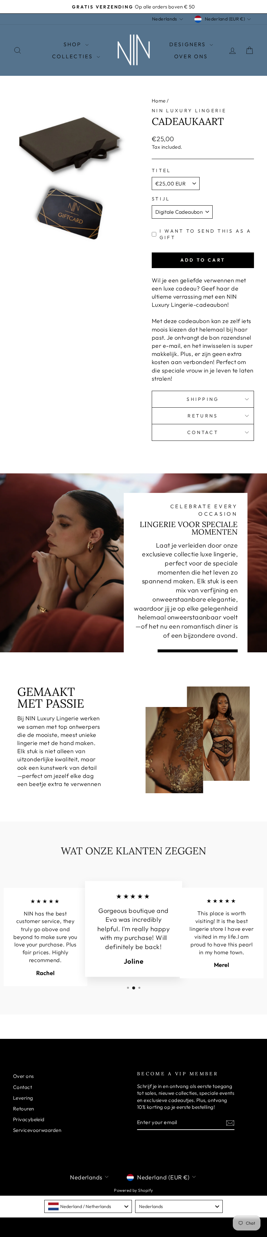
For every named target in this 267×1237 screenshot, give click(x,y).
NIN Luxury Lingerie (189, 111)
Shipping (203, 399)
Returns (203, 416)
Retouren (23, 1109)
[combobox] (88, 1206)
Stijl (161, 199)
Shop (73, 44)
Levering (23, 1098)
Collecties (73, 56)
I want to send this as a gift (206, 234)
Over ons (23, 1076)
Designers (188, 44)
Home (159, 101)
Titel (161, 170)
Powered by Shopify (133, 1190)
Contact (202, 432)
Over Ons (191, 56)
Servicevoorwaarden (37, 1130)
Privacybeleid (29, 1119)
